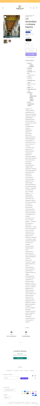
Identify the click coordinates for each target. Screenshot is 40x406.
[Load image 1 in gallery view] (5, 41)
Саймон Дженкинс (32, 65)
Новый (29, 40)
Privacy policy (34, 402)
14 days (29, 82)
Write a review (20, 358)
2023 (29, 91)
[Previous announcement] (2, 1)
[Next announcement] (38, 1)
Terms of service (10, 403)
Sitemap (26, 370)
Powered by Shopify (20, 402)
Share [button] (27, 327)
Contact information (18, 403)
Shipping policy (34, 403)
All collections (9, 370)
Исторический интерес (31, 104)
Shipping (27, 34)
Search (21, 370)
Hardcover (30, 69)
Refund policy (27, 402)
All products (16, 370)
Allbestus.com (14, 402)
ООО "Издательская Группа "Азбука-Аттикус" (33, 97)
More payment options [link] (31, 57)
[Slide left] (17, 342)
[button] (2, 7)
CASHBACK (31, 370)
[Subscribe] (17, 378)
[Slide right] (23, 342)
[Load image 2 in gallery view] (9, 41)
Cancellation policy (26, 403)
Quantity (27, 43)
